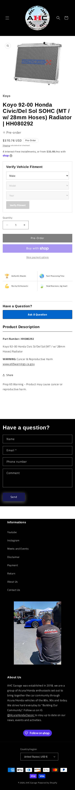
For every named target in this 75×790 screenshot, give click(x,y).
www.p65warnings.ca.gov (19, 364)
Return (11, 573)
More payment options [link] (37, 257)
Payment (12, 565)
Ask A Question (37, 314)
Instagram (13, 540)
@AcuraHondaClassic (21, 715)
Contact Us (13, 590)
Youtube (12, 532)
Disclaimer (13, 557)
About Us (12, 582)
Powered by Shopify (47, 782)
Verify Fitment (18, 205)
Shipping (6, 145)
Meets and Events (18, 548)
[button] (7, 18)
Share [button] (9, 375)
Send (14, 497)
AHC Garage (31, 782)
